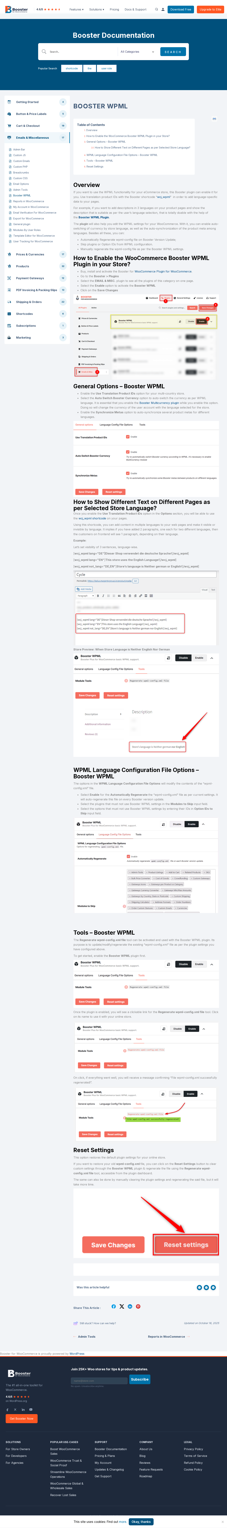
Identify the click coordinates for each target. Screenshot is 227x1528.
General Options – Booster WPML (106, 141)
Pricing (114, 9)
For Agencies (14, 1462)
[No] (222, 1522)
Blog (142, 1456)
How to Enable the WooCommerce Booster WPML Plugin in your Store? (128, 135)
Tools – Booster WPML (99, 160)
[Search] (156, 9)
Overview (91, 130)
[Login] (163, 9)
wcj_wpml (163, 197)
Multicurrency (160, 403)
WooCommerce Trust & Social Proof (66, 1463)
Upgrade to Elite (210, 9)
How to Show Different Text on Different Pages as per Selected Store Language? (142, 147)
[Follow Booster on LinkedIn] (23, 1409)
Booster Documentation (111, 1449)
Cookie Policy (193, 1469)
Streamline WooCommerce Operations (68, 1474)
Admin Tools (86, 1336)
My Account (103, 1462)
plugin (174, 403)
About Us (145, 1449)
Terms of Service (195, 1456)
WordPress (77, 1353)
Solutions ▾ (96, 9)
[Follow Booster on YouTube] (31, 1409)
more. (123, 1522)
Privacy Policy (193, 1449)
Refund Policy (193, 1462)
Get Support (103, 1476)
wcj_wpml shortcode (92, 518)
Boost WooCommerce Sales (65, 1451)
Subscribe (140, 1379)
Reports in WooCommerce (166, 1336)
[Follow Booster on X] (15, 1409)
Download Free (180, 9)
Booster (145, 403)
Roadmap (145, 1476)
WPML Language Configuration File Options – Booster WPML (122, 154)
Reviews (144, 1462)
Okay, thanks (141, 1522)
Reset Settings (95, 166)
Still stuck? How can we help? (98, 1323)
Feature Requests (151, 1469)
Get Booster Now (21, 1418)
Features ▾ (77, 9)
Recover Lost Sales (63, 1495)
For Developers (16, 1456)
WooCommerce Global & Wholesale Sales (66, 1486)
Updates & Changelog (109, 1469)
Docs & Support (135, 9)
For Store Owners (18, 1449)
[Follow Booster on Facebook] (7, 1409)
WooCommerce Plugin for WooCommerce (163, 271)
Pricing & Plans (105, 1456)
